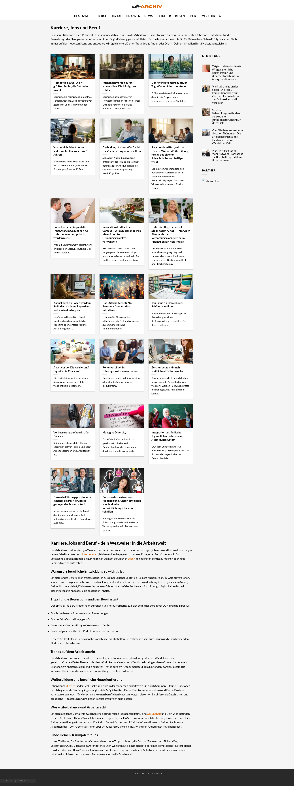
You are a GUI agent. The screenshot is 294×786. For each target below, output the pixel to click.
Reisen (180, 16)
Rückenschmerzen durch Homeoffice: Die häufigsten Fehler (119, 86)
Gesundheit (154, 713)
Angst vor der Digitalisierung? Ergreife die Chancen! (71, 369)
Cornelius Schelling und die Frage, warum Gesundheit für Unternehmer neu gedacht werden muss (70, 232)
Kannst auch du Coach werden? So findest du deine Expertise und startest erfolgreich (72, 306)
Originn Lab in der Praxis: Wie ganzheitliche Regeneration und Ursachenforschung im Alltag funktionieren (227, 73)
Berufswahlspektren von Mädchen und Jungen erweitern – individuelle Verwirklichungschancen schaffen (121, 504)
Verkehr (208, 16)
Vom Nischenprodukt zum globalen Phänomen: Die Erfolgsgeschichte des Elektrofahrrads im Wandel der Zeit (227, 137)
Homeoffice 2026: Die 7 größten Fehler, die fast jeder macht (70, 86)
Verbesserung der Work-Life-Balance (71, 434)
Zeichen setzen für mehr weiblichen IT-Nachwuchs (167, 369)
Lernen (71, 686)
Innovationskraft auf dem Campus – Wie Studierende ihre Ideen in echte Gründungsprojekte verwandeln (121, 234)
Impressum (138, 773)
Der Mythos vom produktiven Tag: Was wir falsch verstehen (169, 84)
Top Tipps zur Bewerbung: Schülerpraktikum (167, 304)
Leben (131, 558)
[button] (220, 16)
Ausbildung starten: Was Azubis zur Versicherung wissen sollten (121, 149)
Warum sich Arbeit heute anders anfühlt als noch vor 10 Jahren (71, 151)
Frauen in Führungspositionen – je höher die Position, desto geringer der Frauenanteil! (72, 500)
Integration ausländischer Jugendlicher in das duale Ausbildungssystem (167, 436)
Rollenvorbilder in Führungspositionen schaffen (120, 369)
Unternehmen (89, 554)
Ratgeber (164, 16)
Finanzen (133, 16)
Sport (193, 16)
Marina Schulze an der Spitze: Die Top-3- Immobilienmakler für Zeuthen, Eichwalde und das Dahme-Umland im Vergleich (226, 94)
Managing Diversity (114, 432)
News (148, 16)
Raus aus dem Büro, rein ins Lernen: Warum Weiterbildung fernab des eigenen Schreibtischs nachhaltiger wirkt (170, 155)
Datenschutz (154, 773)
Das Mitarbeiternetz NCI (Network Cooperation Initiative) (117, 306)
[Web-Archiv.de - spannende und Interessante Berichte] (147, 6)
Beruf (102, 16)
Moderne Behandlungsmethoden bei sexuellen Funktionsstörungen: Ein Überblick (226, 116)
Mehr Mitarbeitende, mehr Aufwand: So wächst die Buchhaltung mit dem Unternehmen (227, 155)
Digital (116, 16)
